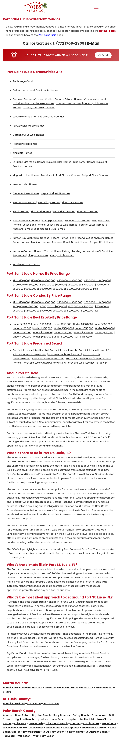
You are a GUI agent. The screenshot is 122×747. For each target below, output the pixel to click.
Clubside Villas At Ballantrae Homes (33, 103)
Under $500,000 (63, 328)
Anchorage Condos (24, 81)
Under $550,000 (84, 328)
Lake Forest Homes (84, 162)
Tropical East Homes (102, 242)
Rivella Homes (21, 211)
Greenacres (99, 715)
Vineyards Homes (38, 255)
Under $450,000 (42, 328)
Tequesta (9, 736)
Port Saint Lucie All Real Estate (30, 350)
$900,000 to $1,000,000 (66, 289)
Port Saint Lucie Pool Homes (64, 354)
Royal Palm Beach (53, 731)
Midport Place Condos (95, 175)
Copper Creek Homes (69, 103)
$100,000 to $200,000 (43, 280)
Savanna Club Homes (77, 220)
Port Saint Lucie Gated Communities (44, 362)
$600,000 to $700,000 (80, 284)
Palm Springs (71, 727)
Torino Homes (21, 242)
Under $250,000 (62, 324)
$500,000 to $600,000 (53, 284)
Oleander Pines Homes (26, 193)
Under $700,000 (42, 332)
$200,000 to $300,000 (69, 280)
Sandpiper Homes (52, 220)
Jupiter (72, 719)
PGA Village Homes (49, 202)
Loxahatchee (91, 723)
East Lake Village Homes (27, 116)
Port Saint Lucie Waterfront (48, 358)
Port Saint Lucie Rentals (63, 350)
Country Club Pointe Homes (39, 107)
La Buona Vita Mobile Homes (29, 162)
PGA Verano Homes (24, 202)
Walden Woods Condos (26, 264)
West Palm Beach (43, 736)
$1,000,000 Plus (89, 289)
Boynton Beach (41, 715)
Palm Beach (53, 727)
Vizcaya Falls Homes (62, 255)
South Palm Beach (97, 731)
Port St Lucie (51, 703)
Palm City (87, 687)
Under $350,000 (103, 324)
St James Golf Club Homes (49, 229)
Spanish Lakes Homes (91, 224)
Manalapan (109, 723)
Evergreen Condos (53, 116)
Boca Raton (22, 715)
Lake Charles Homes (59, 162)
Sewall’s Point (104, 687)
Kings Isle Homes (22, 153)
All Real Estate (83, 336)
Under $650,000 (22, 332)
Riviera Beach (31, 731)
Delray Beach (81, 715)
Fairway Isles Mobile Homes (28, 125)
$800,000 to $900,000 (38, 289)
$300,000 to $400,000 (97, 280)
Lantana (75, 723)
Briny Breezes (61, 715)
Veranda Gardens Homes (27, 251)
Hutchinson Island (14, 687)
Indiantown (52, 687)
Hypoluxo (42, 719)
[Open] (96, 7)
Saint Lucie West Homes (26, 220)
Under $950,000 (42, 336)
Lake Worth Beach (57, 723)
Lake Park (20, 723)
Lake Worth (36, 723)
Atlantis (7, 715)
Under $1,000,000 (63, 336)
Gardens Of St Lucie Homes (28, 134)
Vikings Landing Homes (77, 251)
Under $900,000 (22, 336)
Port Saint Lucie (47, 35)
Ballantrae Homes (23, 90)
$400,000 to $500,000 (25, 284)
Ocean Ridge (35, 727)
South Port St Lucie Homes (62, 224)
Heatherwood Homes (25, 144)
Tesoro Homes (59, 238)
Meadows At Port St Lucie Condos (60, 175)
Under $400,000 (22, 328)
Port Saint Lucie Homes (92, 350)
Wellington (23, 736)
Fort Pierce (34, 703)
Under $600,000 (104, 328)
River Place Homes (64, 211)
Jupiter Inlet (87, 719)
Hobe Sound (34, 687)
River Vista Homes (87, 211)
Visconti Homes (53, 251)
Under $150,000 (21, 324)
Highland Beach (24, 719)
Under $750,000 (63, 332)
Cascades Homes (94, 99)
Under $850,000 (104, 332)
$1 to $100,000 (21, 280)
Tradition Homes (40, 242)
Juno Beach (58, 719)
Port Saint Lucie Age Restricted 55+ (87, 362)
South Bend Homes (34, 224)
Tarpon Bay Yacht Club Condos (31, 238)
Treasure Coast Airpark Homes (70, 242)
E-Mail (93, 43)
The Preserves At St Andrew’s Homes (91, 238)
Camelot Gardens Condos (28, 99)
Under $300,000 (82, 324)
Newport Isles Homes (25, 184)
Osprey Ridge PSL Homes (55, 193)
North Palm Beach (14, 727)
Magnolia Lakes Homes (26, 175)
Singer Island (75, 731)
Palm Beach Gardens (94, 727)
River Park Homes (41, 211)
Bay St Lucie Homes (47, 90)
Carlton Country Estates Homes (63, 99)
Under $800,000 (83, 332)
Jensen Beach (69, 687)
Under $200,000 (41, 324)
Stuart (7, 691)
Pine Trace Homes (72, 202)
